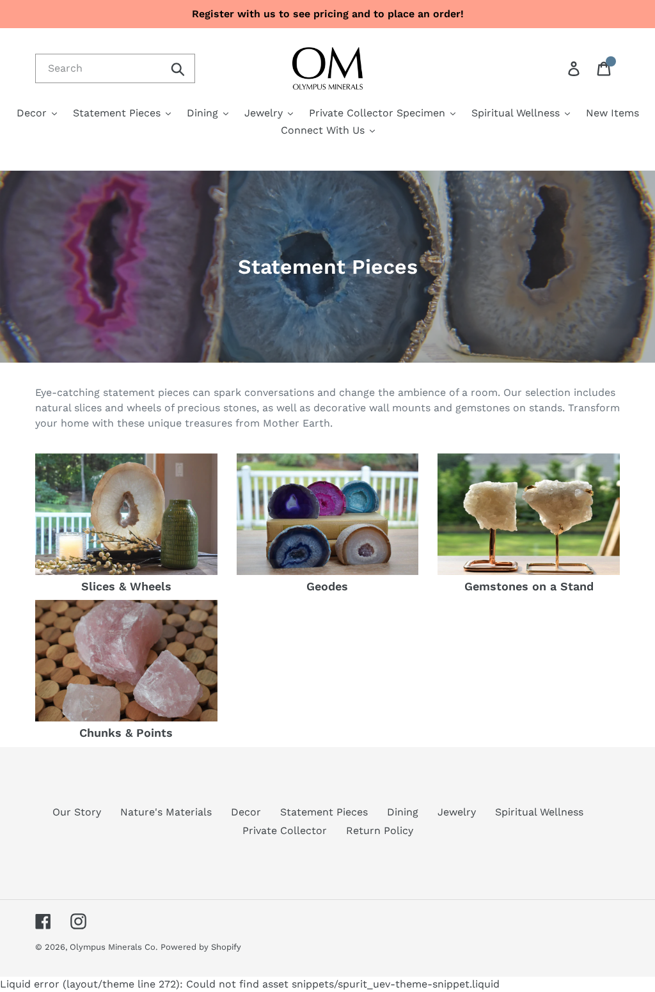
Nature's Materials (166, 812)
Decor (246, 812)
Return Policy (379, 830)
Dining (402, 812)
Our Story (76, 812)
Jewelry (457, 812)
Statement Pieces (324, 812)
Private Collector (284, 830)
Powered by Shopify (201, 947)
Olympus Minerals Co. (113, 947)
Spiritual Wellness (539, 812)
